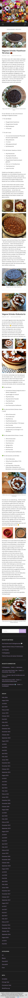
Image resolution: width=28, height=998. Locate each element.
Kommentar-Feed (6, 985)
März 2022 (5, 756)
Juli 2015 (4, 940)
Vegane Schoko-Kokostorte (13, 314)
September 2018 (6, 865)
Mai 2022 (4, 750)
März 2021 (5, 791)
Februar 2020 (5, 822)
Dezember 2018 (6, 856)
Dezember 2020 (6, 800)
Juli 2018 (4, 872)
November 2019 (6, 825)
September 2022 (6, 738)
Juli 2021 (4, 778)
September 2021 (6, 772)
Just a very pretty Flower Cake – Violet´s (12, 670)
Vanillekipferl (5, 686)
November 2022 (6, 731)
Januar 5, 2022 (6, 55)
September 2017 (6, 900)
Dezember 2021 (6, 762)
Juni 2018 (4, 875)
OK (18, 997)
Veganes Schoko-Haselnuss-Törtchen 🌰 (14, 51)
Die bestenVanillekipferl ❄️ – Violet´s (11, 684)
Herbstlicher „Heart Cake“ (8, 672)
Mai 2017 (4, 912)
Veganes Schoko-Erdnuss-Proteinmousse (12, 646)
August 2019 (5, 831)
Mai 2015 (4, 943)
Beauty (4, 958)
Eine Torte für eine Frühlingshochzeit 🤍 (12, 643)
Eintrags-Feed (5, 982)
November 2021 (6, 766)
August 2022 (5, 741)
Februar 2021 (5, 794)
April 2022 (4, 753)
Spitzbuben (19, 667)
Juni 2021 (4, 781)
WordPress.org (6, 988)
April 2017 (4, 915)
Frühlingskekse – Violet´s (8, 667)
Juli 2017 (4, 906)
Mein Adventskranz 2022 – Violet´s (11, 679)
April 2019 (4, 844)
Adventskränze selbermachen (9, 681)
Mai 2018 (4, 878)
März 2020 (5, 819)
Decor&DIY (5, 961)
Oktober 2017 (5, 897)
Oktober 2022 (5, 734)
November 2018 (6, 859)
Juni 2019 (4, 837)
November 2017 (6, 894)
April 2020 (4, 816)
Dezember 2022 (6, 728)
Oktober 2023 (5, 716)
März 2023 (5, 722)
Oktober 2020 (5, 806)
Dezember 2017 (6, 890)
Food (3, 967)
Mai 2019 (4, 840)
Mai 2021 (4, 784)
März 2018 (5, 884)
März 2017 (5, 918)
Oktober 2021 (5, 769)
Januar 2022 (5, 759)
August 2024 (5, 700)
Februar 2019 (5, 850)
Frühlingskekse (6, 652)
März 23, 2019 (5, 316)
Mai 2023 (4, 719)
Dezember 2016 (6, 925)
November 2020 (6, 803)
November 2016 (6, 928)
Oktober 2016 (5, 931)
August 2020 (5, 809)
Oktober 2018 (5, 862)
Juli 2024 (4, 703)
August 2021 (5, 775)
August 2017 (5, 903)
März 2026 (5, 697)
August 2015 (5, 937)
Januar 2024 (5, 713)
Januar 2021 (5, 797)
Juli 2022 (4, 744)
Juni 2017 (4, 909)
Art (3, 955)
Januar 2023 (5, 725)
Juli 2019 (4, 834)
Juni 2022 (4, 747)
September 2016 (6, 934)
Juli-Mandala (5, 649)
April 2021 (4, 787)
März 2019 (5, 847)
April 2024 (4, 706)
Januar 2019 (5, 853)
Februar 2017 (5, 922)
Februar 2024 (5, 710)
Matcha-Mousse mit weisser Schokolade (12, 656)
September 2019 (6, 828)
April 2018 (4, 881)
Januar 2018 (5, 887)
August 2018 (5, 869)
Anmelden (4, 979)
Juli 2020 (4, 812)
